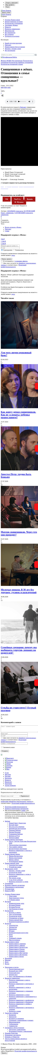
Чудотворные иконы (16, 861)
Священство (13, 1026)
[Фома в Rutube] (8, 767)
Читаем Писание (14, 832)
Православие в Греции (17, 949)
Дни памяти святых (15, 847)
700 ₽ (3, 239)
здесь (13, 255)
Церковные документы (13, 1035)
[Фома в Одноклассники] (11, 760)
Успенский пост (14, 973)
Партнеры (8, 784)
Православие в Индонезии (18, 955)
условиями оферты (21, 261)
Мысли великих (14, 940)
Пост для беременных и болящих (20, 976)
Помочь (8, 10)
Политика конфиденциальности (16, 807)
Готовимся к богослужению (14, 1028)
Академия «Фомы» (11, 25)
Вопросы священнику (12, 29)
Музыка (11, 931)
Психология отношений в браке (12, 64)
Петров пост (13, 974)
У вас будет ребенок (16, 880)
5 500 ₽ (3, 244)
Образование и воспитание (14, 887)
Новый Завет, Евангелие (17, 823)
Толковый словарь (15, 938)
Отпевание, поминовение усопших (21, 1020)
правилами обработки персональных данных (16, 801)
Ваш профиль (10, 5)
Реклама (8, 776)
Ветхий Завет (13, 825)
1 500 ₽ (3, 241)
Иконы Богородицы (16, 856)
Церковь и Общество (12, 1037)
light (2, 87)
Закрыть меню (6, 12)
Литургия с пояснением (17, 1029)
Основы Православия (12, 20)
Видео (7, 964)
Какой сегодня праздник (13, 43)
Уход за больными (15, 914)
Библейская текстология (17, 828)
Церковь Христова (11, 1033)
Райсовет (8, 45)
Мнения (7, 960)
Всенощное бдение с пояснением (20, 1031)
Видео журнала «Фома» (13, 227)
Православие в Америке (17, 944)
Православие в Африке (17, 945)
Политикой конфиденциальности (13, 266)
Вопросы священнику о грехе (19, 995)
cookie (23, 810)
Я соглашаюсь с (15, 261)
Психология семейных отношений (21, 62)
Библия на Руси (14, 836)
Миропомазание (14, 1022)
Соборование (13, 1024)
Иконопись (13, 929)
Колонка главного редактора (15, 885)
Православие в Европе (17, 951)
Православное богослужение (15, 47)
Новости (8, 27)
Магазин (8, 774)
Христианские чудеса (16, 898)
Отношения (9, 883)
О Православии (14, 900)
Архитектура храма (15, 865)
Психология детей (15, 872)
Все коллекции (10, 50)
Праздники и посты (12, 967)
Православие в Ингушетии (18, 953)
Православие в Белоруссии (18, 947)
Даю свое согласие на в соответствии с (18, 265)
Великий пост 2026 (15, 971)
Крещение (12, 1015)
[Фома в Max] (7, 769)
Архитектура (13, 925)
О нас (7, 773)
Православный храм (12, 863)
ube (17, 199)
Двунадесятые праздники (17, 845)
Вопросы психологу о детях (18, 881)
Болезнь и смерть (15, 912)
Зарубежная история (16, 909)
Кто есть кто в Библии (16, 827)
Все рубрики (9, 34)
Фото (7, 962)
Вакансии (8, 782)
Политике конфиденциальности (26, 1051)
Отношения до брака (16, 918)
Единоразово (7, 250)
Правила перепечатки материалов (16, 808)
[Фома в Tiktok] (8, 764)
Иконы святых (14, 860)
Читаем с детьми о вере (13, 49)
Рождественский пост (16, 969)
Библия (7, 821)
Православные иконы (12, 854)
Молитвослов (9, 31)
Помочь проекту (6, 259)
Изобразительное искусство (18, 933)
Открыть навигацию (12, 2)
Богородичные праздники (18, 849)
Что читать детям (15, 878)
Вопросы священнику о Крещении (21, 1002)
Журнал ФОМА (6, 61)
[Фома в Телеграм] (9, 762)
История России (14, 907)
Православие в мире (12, 942)
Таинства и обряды (11, 1013)
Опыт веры (13, 896)
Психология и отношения (14, 23)
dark (5, 87)
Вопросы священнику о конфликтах (21, 1000)
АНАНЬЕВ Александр (15, 211)
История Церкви (14, 905)
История (8, 901)
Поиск (7, 7)
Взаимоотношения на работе (19, 922)
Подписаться (25, 796)
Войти (14, 57)
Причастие (12, 1017)
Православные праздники (14, 839)
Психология (9, 911)
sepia (9, 87)
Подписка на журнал (12, 36)
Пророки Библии (15, 830)
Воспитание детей (11, 869)
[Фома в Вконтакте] (9, 758)
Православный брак (16, 920)
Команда (8, 780)
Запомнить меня (8, 747)
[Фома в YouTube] (8, 765)
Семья (7, 231)
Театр (11, 936)
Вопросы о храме (15, 1011)
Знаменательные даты (16, 903)
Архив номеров (10, 785)
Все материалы (10, 32)
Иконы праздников (15, 858)
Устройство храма (15, 867)
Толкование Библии (16, 834)
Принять (4, 1053)
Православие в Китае (16, 956)
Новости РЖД (10, 891)
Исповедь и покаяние (16, 1018)
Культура (8, 923)
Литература (13, 927)
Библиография (14, 838)
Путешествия (9, 889)
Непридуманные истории (14, 21)
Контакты (8, 778)
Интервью (8, 958)
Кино (11, 934)
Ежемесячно (19, 250)
